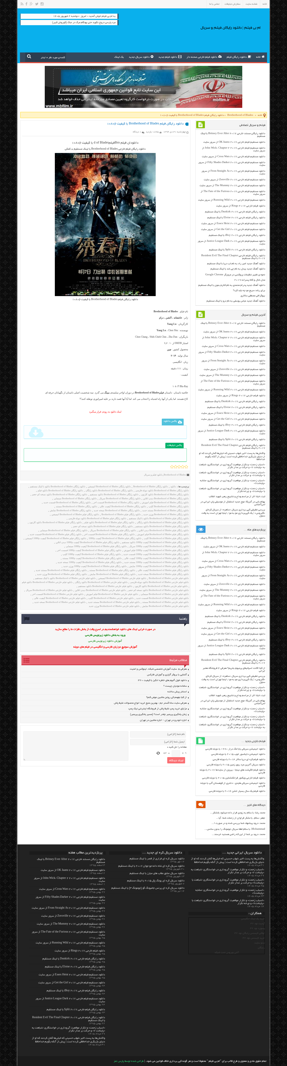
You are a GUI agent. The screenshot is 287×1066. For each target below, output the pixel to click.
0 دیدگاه (137, 132)
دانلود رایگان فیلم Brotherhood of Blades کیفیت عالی (163, 570)
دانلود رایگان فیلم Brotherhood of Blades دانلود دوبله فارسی (97, 518)
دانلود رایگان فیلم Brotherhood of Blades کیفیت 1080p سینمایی (96, 546)
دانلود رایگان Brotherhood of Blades (150, 486)
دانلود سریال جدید (139, 57)
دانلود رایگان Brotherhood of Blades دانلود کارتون (165, 494)
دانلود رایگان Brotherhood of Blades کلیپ (169, 506)
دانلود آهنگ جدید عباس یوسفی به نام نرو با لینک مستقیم (236, 301)
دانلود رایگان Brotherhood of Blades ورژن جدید (166, 514)
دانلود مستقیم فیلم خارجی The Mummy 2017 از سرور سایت (232, 185)
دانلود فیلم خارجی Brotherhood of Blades (169, 578)
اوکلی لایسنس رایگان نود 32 (249, 933)
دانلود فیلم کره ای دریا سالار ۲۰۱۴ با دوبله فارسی (239, 759)
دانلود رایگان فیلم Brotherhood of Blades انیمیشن (75, 514)
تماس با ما (214, 4)
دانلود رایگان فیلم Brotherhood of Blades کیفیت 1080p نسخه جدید (90, 562)
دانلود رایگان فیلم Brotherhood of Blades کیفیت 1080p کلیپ (92, 554)
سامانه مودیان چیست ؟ (175, 686)
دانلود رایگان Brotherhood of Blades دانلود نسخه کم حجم (59, 494)
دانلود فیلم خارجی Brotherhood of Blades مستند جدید (114, 602)
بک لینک (119, 57)
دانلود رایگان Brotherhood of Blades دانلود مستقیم (114, 494)
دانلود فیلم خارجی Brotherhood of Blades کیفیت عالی (60, 598)
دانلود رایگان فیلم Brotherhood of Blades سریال (113, 530)
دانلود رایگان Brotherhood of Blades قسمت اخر (116, 502)
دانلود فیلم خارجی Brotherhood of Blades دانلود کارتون (161, 586)
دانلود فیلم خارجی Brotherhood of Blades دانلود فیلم (47, 582)
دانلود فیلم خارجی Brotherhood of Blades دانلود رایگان (101, 582)
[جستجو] (29, 56)
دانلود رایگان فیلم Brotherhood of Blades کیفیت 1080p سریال (159, 546)
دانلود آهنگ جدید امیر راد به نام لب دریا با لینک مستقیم (236, 263)
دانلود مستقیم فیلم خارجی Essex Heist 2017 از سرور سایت (233, 223)
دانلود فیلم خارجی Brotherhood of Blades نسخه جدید (60, 602)
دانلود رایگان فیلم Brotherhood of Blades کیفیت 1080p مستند (92, 558)
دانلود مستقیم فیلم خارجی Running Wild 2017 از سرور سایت (231, 200)
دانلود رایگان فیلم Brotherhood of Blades (121, 514)
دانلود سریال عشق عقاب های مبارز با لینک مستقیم (157, 873)
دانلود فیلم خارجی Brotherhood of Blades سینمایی (165, 594)
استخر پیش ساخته (177, 691)
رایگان (261, 947)
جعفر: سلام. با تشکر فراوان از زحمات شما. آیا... (240, 818)
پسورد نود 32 (257, 928)
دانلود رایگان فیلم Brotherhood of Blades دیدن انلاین (163, 530)
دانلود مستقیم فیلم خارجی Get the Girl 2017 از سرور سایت (233, 229)
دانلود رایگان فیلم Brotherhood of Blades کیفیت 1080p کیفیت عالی (156, 558)
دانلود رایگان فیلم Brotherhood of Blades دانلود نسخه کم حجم (103, 526)
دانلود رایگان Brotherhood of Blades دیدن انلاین (166, 498)
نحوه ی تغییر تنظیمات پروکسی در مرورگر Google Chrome (235, 274)
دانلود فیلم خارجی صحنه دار (202, 57)
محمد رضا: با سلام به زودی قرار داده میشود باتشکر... (237, 812)
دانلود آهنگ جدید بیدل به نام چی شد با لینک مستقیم (238, 269)
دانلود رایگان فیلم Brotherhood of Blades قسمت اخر (109, 534)
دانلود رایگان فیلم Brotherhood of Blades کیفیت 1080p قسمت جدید (156, 554)
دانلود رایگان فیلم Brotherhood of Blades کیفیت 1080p (115, 538)
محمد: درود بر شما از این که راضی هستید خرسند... (238, 834)
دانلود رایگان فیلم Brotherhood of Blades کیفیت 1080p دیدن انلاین (87, 542)
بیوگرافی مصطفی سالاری (253, 295)
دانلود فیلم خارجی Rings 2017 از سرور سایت (240, 206)
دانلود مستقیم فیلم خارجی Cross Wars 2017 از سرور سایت (233, 156)
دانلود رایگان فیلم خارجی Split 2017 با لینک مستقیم (237, 249)
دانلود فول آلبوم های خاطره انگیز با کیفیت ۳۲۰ (162, 680)
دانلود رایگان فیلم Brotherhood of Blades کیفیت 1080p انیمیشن (55, 538)
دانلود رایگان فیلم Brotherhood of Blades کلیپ (166, 538)
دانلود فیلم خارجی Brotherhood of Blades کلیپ (111, 598)
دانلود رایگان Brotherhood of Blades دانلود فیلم (60, 490)
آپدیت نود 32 (257, 923)
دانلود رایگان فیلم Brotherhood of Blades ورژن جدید (62, 574)
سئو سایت (259, 943)
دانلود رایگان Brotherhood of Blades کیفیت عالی (123, 506)
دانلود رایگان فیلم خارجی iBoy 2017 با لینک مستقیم (237, 235)
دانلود (134, 143)
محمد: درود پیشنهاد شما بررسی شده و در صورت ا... (238, 823)
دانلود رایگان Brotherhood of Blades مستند (76, 506)
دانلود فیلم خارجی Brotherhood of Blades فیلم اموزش (112, 594)
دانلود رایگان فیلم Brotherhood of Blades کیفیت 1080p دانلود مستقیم (155, 542)
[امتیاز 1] (172, 466)
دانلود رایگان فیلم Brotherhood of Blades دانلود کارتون (55, 522)
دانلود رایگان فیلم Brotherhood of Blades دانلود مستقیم (162, 526)
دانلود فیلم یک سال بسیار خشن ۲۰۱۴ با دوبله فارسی (237, 791)
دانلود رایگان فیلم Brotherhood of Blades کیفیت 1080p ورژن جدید (95, 566)
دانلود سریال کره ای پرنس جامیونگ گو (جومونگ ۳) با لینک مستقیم (147, 888)
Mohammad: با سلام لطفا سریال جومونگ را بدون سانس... (234, 829)
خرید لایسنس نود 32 (254, 938)
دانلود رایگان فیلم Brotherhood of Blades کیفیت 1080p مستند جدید (156, 562)
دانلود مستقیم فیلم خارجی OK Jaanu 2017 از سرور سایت (234, 142)
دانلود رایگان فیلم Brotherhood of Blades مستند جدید (61, 570)
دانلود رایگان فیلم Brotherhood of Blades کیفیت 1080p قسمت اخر (89, 550)
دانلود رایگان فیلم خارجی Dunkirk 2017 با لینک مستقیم (235, 211)
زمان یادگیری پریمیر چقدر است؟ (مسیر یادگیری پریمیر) (158, 714)
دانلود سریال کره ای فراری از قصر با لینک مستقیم (157, 858)
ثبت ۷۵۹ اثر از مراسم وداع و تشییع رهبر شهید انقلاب (237, 496)
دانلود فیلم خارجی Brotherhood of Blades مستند (165, 602)
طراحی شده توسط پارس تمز (129, 1061)
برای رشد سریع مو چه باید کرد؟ (249, 290)
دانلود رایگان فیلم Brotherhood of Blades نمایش (113, 574)
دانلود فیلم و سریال (153, 474)
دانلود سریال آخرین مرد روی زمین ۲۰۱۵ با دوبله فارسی (236, 764)
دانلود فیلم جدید (167, 57)
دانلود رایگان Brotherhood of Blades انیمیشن (109, 486)
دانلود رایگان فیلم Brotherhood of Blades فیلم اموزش (163, 534)
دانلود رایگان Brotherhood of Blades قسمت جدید (67, 502)
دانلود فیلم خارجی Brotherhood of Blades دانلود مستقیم (105, 586)
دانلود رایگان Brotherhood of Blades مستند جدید (165, 510)
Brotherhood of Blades (240, 115)
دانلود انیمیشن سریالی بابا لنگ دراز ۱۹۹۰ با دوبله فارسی (235, 749)
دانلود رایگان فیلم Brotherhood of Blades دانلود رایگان (163, 522)
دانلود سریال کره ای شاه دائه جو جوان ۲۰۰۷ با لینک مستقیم (151, 866)
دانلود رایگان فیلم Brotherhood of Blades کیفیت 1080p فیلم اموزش (156, 550)
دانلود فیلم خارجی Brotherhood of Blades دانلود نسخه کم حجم (158, 590)
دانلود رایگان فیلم (237, 57)
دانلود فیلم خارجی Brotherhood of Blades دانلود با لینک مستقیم (65, 578)
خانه (265, 4)
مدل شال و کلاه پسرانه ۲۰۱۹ (249, 280)
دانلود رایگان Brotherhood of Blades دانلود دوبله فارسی (162, 490)
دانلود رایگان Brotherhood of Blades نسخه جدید (117, 510)
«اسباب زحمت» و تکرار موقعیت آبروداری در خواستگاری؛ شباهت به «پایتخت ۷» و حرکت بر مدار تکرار (232, 466)
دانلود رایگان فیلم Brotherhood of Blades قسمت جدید (56, 534)
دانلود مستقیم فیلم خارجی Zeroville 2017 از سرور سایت (234, 179)
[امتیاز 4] (182, 466)
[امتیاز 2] (175, 466)
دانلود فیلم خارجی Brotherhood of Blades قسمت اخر (57, 594)
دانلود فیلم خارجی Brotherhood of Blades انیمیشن (122, 578)
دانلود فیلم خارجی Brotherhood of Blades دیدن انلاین (100, 590)
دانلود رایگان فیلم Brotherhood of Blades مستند (112, 570)
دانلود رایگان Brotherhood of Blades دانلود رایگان (109, 490)
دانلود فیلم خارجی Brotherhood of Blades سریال (49, 590)
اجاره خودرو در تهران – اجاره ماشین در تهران (163, 720)
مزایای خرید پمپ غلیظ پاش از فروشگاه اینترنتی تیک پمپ (157, 708)
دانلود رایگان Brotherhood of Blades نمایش (70, 510)
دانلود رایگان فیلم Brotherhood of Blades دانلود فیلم (109, 522)
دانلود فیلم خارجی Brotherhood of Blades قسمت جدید (162, 598)
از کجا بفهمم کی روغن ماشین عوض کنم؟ (166, 697)
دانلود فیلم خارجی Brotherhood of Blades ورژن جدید (114, 606)
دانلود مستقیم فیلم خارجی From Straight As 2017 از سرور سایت (68, 908)
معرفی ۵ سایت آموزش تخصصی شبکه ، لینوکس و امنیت (158, 669)
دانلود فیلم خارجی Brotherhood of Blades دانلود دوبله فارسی (159, 582)
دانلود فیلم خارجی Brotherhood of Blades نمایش (165, 606)
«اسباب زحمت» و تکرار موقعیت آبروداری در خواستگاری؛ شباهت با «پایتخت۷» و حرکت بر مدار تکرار (232, 474)
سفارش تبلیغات (232, 4)
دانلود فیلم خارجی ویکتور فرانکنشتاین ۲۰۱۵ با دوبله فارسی (233, 778)
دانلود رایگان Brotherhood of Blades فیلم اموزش (165, 502)
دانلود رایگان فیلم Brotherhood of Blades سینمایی (63, 530)
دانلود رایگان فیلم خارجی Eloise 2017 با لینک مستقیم (236, 217)
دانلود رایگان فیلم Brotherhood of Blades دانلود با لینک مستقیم (159, 518)
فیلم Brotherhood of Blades (107, 299)
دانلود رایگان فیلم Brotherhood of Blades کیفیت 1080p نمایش (159, 566)
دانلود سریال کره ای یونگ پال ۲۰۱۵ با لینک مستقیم (155, 880)
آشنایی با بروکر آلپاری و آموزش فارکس (167, 674)
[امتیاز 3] (179, 466)
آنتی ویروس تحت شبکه (227, 952)
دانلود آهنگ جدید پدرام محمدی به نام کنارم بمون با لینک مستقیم (231, 285)
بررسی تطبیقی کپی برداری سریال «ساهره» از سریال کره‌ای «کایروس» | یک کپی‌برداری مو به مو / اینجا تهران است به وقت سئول (233, 512)
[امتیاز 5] (186, 466)
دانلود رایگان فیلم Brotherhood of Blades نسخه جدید (163, 574)
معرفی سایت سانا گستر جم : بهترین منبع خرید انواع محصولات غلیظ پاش (150, 703)
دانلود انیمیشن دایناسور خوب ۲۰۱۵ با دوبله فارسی (238, 754)
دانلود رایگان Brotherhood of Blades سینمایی (75, 498)
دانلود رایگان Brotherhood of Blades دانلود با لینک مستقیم (57, 486)
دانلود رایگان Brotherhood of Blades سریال (120, 498)
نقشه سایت (251, 4)
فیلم (112, 143)
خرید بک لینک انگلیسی (253, 918)
